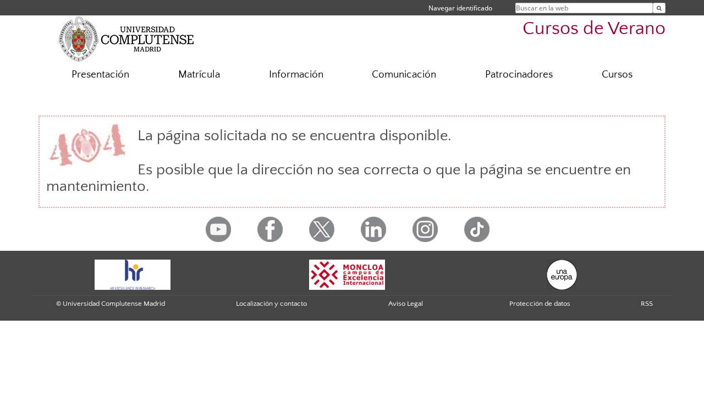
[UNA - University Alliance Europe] (562, 274)
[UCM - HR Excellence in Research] (132, 274)
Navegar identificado (460, 8)
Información (296, 74)
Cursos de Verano (594, 29)
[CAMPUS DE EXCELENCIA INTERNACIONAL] (347, 274)
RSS (647, 303)
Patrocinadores (519, 74)
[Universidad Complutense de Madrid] (126, 38)
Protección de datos (539, 303)
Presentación (100, 74)
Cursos (617, 74)
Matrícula (199, 74)
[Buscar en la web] (659, 8)
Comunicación (404, 74)
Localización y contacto (271, 303)
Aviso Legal (405, 303)
